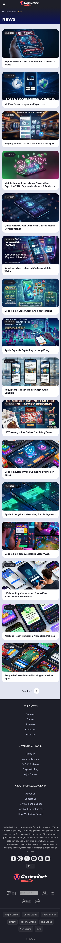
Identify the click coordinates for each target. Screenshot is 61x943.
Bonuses (30, 714)
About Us (30, 793)
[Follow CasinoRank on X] (27, 858)
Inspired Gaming (31, 759)
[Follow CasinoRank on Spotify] (41, 858)
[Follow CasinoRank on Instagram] (20, 858)
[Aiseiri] (26, 901)
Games (30, 719)
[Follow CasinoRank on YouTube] (34, 858)
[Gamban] (45, 893)
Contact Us (30, 798)
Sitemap (30, 734)
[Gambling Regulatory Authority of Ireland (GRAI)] (11, 893)
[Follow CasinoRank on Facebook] (13, 858)
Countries (30, 729)
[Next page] (36, 691)
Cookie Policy (30, 939)
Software (30, 724)
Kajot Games (30, 774)
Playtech (30, 753)
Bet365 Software (30, 764)
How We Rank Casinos (30, 803)
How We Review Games (30, 814)
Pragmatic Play (31, 769)
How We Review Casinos (31, 809)
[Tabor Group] (52, 893)
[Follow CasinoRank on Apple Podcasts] (47, 858)
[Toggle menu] (4, 4)
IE (29, 866)
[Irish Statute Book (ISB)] (29, 893)
